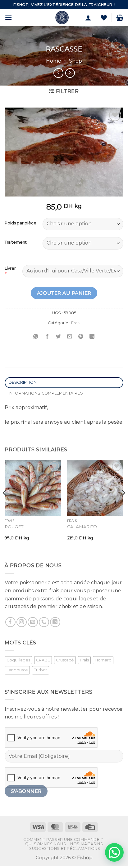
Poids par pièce (20, 223)
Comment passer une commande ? (63, 839)
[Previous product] (70, 73)
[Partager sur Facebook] (47, 337)
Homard (103, 660)
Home (53, 61)
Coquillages (18, 660)
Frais (75, 322)
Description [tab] (22, 382)
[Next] (123, 505)
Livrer (10, 268)
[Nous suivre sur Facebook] (10, 622)
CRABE (43, 660)
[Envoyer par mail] (70, 337)
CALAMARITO (82, 526)
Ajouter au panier (64, 293)
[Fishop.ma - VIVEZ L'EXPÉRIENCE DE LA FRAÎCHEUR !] (61, 17)
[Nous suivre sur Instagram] (21, 622)
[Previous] (5, 505)
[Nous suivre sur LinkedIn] (55, 622)
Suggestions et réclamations (64, 848)
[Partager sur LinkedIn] (92, 337)
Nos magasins (86, 844)
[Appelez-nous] (44, 622)
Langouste (17, 670)
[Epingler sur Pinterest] (81, 337)
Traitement (16, 242)
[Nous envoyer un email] (33, 622)
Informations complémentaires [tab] (45, 393)
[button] (8, 17)
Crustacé (65, 660)
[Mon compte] (88, 17)
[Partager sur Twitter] (58, 337)
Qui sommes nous (45, 844)
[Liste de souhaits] (104, 17)
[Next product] (58, 73)
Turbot (40, 670)
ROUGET (14, 526)
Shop (75, 61)
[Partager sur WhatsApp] (36, 337)
